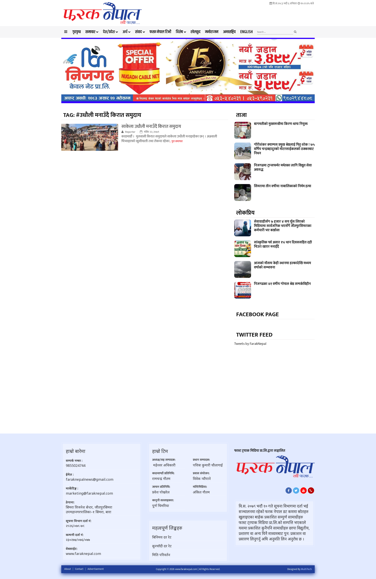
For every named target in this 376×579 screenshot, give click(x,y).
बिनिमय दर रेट (161, 537)
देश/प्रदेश (109, 32)
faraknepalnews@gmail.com (89, 479)
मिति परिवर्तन (161, 554)
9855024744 (75, 465)
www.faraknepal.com (83, 553)
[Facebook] (289, 490)
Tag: (102, 115)
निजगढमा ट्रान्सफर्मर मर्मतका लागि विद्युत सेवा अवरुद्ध (283, 168)
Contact (79, 569)
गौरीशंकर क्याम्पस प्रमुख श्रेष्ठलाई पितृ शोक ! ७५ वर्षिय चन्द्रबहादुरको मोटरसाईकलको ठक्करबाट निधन (284, 149)
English (246, 32)
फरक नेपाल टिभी (160, 32)
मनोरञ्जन (211, 32)
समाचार (90, 32)
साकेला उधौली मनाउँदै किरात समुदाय (151, 126)
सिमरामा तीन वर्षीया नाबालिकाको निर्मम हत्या (282, 186)
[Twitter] (296, 490)
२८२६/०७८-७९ (75, 525)
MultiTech (306, 569)
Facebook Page (257, 314)
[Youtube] (303, 490)
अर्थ (125, 32)
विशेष (179, 32)
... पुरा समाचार (176, 141)
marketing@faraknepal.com (89, 493)
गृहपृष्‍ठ (76, 32)
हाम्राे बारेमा (75, 451)
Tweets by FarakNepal (250, 344)
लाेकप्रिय (245, 213)
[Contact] (311, 490)
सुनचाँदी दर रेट (162, 546)
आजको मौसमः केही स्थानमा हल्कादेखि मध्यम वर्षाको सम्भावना (282, 265)
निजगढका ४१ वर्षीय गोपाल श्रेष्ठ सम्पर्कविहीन (282, 284)
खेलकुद (195, 32)
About (67, 569)
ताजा (241, 115)
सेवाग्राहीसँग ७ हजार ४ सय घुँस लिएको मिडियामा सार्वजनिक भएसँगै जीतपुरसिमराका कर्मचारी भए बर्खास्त (282, 226)
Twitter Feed (254, 335)
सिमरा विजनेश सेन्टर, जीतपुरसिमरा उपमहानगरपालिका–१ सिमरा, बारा (89, 509)
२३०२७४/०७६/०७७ (78, 539)
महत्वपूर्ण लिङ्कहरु (167, 528)
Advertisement (96, 569)
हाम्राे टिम (160, 451)
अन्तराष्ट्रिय (229, 32)
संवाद (138, 32)
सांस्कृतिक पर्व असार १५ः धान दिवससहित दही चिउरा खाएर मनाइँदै (283, 244)
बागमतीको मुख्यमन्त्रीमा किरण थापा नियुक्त (281, 124)
